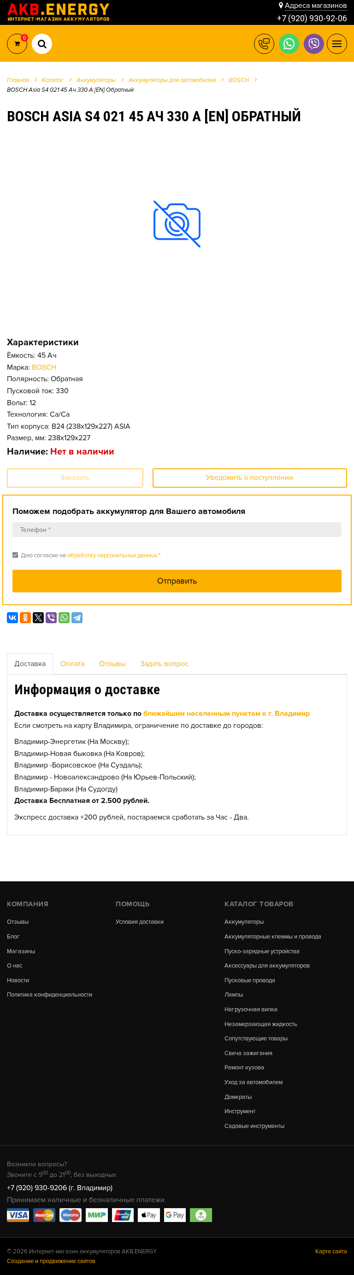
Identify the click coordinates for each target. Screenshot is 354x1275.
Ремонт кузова (244, 1067)
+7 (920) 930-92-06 (312, 18)
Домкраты (238, 1097)
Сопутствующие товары (256, 1038)
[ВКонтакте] (12, 617)
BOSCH (44, 367)
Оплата (72, 663)
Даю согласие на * (86, 555)
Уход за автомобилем (253, 1082)
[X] (38, 617)
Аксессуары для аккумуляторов (267, 965)
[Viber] (51, 617)
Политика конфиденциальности (49, 995)
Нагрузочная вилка (250, 1009)
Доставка (30, 663)
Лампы (233, 995)
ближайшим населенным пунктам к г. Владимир (226, 713)
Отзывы (112, 663)
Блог (13, 936)
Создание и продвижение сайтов (51, 1261)
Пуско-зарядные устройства (262, 951)
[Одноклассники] (25, 617)
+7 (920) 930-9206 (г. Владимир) (59, 1187)
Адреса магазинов (316, 5)
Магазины (21, 951)
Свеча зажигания (248, 1053)
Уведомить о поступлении (249, 477)
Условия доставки (140, 922)
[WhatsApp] (64, 617)
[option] (177, 223)
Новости (18, 980)
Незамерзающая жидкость (260, 1024)
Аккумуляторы (244, 922)
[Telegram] (77, 617)
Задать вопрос (164, 663)
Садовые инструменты (254, 1126)
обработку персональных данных (112, 555)
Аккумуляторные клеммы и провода (272, 936)
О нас (14, 965)
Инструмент (239, 1111)
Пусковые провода (249, 980)
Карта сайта (331, 1251)
